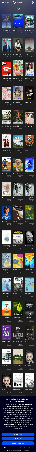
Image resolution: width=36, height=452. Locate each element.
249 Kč (9, 57)
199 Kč (20, 81)
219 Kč (9, 320)
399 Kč (9, 81)
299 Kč (9, 33)
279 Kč (9, 344)
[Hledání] (29, 2)
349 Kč (32, 81)
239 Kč (9, 248)
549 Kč (9, 224)
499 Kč (20, 57)
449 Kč (20, 33)
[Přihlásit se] (32, 2)
